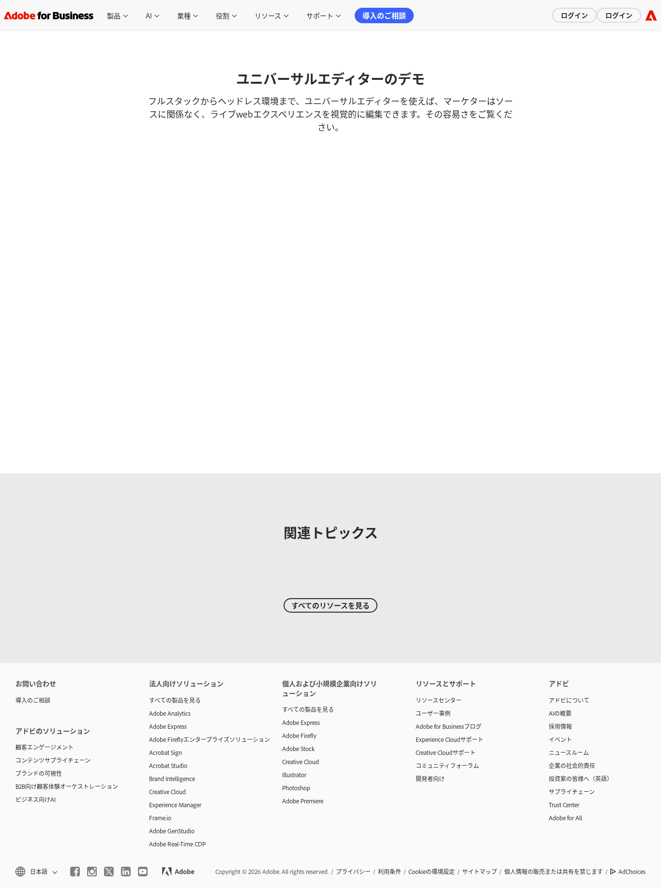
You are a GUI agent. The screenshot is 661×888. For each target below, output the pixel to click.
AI (149, 15)
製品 (113, 15)
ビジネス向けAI (35, 799)
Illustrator (294, 774)
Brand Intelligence (172, 778)
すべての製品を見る (175, 700)
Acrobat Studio (168, 765)
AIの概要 (560, 713)
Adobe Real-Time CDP (177, 844)
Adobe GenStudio (172, 831)
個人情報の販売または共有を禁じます (553, 871)
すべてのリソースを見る (330, 605)
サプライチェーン (572, 791)
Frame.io (160, 817)
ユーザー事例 (433, 713)
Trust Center (564, 804)
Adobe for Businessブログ (448, 726)
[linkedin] (126, 871)
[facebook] (75, 871)
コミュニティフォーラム (447, 765)
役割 (222, 15)
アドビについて (569, 700)
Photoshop (296, 787)
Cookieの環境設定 (431, 871)
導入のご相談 (384, 15)
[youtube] (143, 871)
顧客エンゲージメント (44, 747)
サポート (319, 15)
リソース (268, 15)
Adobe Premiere (302, 801)
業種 (184, 15)
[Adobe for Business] (651, 15)
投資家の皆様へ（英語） (581, 778)
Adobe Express (168, 726)
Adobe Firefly (299, 735)
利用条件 (389, 871)
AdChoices (632, 871)
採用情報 (560, 726)
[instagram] (92, 871)
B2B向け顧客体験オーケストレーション (66, 786)
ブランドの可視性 (38, 773)
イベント (560, 739)
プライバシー (353, 871)
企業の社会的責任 (572, 765)
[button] (35, 871)
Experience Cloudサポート (449, 739)
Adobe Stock (298, 748)
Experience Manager (175, 804)
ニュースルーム (569, 752)
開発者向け (430, 778)
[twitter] (109, 871)
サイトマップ (479, 871)
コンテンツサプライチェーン (52, 760)
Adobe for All (565, 817)
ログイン (574, 15)
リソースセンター (439, 700)
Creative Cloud (167, 791)
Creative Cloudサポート (446, 752)
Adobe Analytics (170, 713)
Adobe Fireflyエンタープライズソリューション (201, 739)
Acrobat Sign (165, 752)
